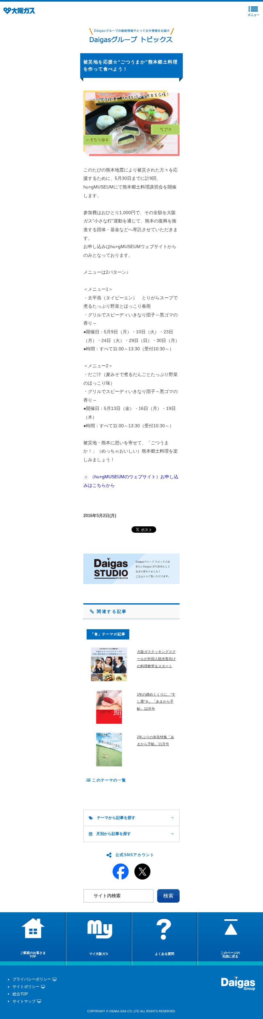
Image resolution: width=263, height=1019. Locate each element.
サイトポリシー (26, 986)
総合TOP (20, 994)
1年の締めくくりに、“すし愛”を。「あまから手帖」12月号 (156, 701)
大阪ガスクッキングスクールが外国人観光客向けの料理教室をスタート (156, 659)
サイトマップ (24, 1001)
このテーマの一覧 (108, 780)
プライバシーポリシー (32, 979)
